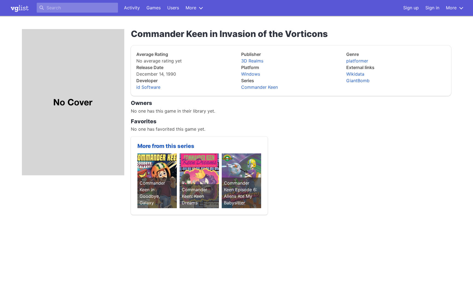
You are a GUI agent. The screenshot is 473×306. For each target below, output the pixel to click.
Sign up (411, 7)
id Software (148, 87)
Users (173, 7)
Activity (132, 7)
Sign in (432, 7)
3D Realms (252, 61)
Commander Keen (259, 87)
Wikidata (355, 74)
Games (153, 7)
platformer (357, 61)
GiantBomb (358, 80)
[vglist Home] (19, 8)
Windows (250, 74)
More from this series (165, 146)
